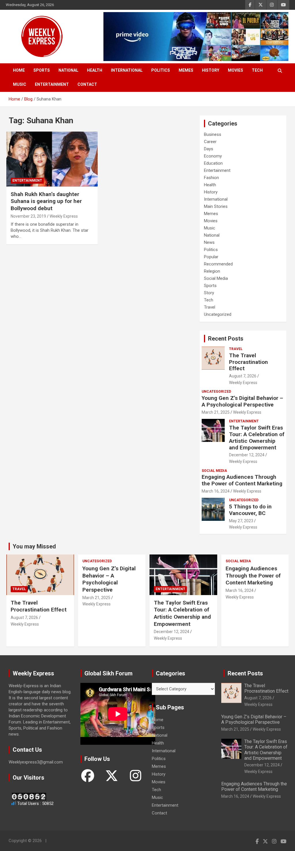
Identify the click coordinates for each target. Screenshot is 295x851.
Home (19, 70)
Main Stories (216, 206)
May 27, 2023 (241, 520)
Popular (211, 256)
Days (208, 148)
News (209, 242)
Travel (209, 307)
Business (212, 134)
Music (19, 84)
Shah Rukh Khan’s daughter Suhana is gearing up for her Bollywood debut (46, 201)
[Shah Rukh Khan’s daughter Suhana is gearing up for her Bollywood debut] (52, 159)
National (68, 70)
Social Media (216, 278)
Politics (160, 70)
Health (94, 70)
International (127, 70)
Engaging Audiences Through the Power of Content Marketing (242, 480)
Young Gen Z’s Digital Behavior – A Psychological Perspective (242, 401)
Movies (235, 70)
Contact (87, 84)
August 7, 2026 (242, 376)
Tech (257, 70)
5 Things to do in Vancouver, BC (250, 509)
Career (210, 141)
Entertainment (52, 84)
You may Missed (34, 546)
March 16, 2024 (216, 491)
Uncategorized (217, 314)
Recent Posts (225, 338)
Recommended (218, 264)
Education (213, 163)
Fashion (211, 177)
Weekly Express (64, 216)
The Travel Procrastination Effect (248, 362)
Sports (41, 70)
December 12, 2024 (246, 455)
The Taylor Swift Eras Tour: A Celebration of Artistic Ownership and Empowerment (256, 437)
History (210, 70)
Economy (213, 156)
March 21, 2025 (216, 412)
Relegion (212, 271)
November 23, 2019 (28, 216)
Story (209, 292)
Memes (186, 70)
